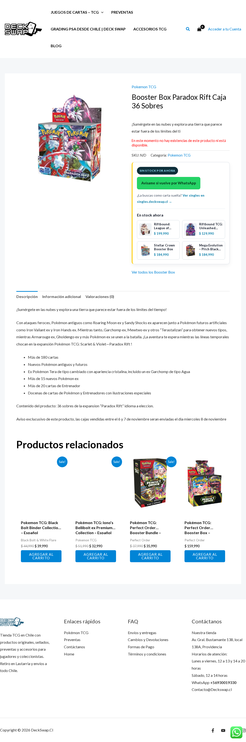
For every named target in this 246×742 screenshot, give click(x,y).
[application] (101, 12)
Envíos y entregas (142, 632)
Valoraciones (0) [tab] (100, 296)
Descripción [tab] (27, 296)
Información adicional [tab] (61, 296)
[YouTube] (223, 730)
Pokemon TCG (144, 86)
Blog (56, 45)
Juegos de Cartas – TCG (75, 12)
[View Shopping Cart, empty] (199, 29)
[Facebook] (213, 730)
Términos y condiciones (147, 654)
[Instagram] (244, 730)
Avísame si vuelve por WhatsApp (168, 183)
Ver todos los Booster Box (153, 272)
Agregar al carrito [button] (41, 556)
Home (69, 654)
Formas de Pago (141, 646)
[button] (188, 29)
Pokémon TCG (76, 632)
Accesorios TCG (149, 29)
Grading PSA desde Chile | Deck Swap (88, 29)
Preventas (122, 12)
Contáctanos (74, 646)
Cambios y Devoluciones (148, 639)
